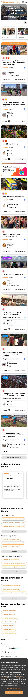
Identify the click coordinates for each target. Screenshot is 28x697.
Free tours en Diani (8, 614)
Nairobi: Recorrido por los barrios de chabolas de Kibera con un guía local (13, 435)
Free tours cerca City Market (11, 559)
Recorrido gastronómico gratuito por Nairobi (11, 235)
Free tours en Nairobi (11, 6)
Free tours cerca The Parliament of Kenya (14, 563)
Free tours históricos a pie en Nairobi (13, 519)
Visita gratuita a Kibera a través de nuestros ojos (11, 313)
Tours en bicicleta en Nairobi (11, 546)
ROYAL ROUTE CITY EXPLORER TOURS (16, 444)
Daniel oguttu (10, 72)
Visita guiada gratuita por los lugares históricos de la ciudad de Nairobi (13, 104)
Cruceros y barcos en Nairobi (11, 589)
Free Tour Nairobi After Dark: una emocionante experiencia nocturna (13, 354)
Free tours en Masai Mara (10, 618)
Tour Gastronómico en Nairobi (11, 585)
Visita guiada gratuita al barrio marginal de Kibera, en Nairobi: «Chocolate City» (13, 62)
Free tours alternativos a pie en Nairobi (14, 522)
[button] (8, 33)
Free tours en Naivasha (9, 633)
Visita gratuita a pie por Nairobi (13, 274)
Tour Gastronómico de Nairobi (13, 197)
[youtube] (8, 652)
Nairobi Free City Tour (10, 144)
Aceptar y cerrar (14, 692)
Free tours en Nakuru (8, 622)
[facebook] (5, 652)
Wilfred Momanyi (11, 322)
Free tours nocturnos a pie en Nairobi (13, 543)
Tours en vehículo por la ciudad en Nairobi (14, 593)
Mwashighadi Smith (12, 363)
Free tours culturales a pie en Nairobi (13, 526)
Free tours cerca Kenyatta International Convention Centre (15, 567)
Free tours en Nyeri (8, 625)
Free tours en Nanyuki (9, 629)
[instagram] (2, 652)
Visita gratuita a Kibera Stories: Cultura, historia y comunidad (13, 394)
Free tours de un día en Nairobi (11, 539)
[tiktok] (15, 652)
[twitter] (11, 652)
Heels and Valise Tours (12, 151)
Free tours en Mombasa (9, 610)
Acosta (8, 403)
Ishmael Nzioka (10, 244)
